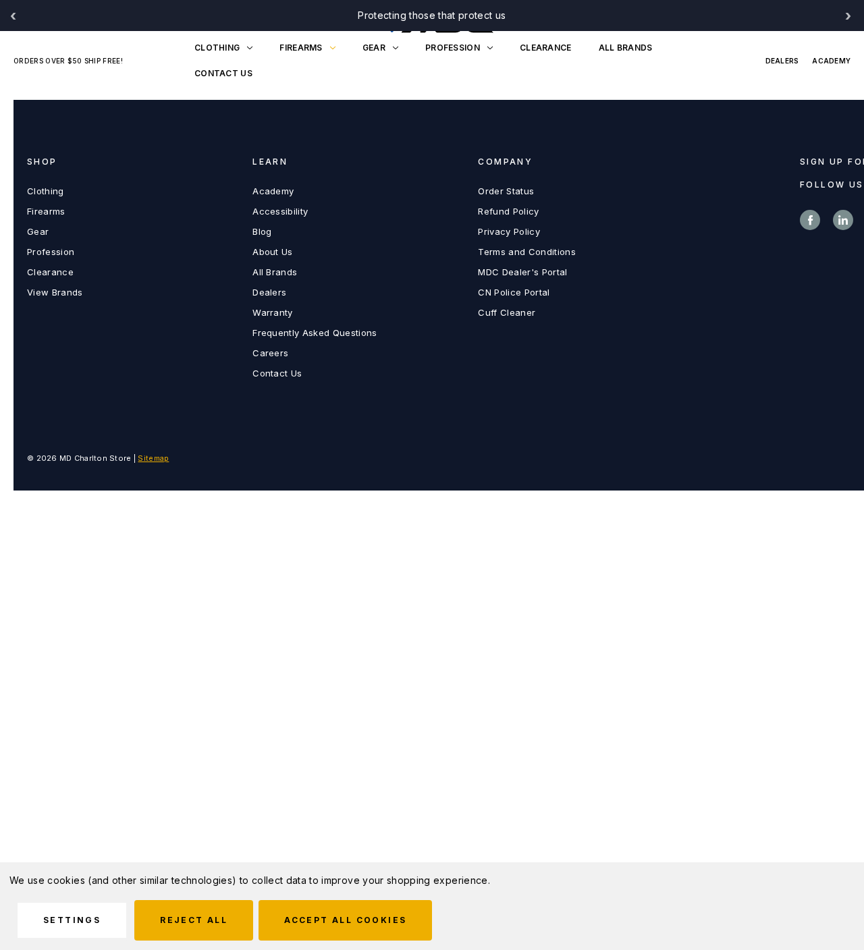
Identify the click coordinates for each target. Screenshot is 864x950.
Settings (72, 920)
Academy (831, 61)
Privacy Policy (509, 231)
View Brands (55, 292)
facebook (810, 220)
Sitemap (153, 458)
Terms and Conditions (527, 251)
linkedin (843, 220)
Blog (261, 231)
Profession (452, 48)
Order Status (506, 191)
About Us (272, 251)
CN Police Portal (513, 292)
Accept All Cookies (345, 920)
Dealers (782, 61)
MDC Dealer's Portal (522, 272)
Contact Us (277, 373)
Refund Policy (508, 211)
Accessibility (280, 211)
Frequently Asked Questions (314, 332)
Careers (270, 352)
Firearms (300, 48)
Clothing (217, 48)
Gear (373, 48)
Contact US (223, 73)
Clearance (546, 48)
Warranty (272, 312)
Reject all (193, 920)
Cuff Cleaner (506, 312)
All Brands (626, 48)
